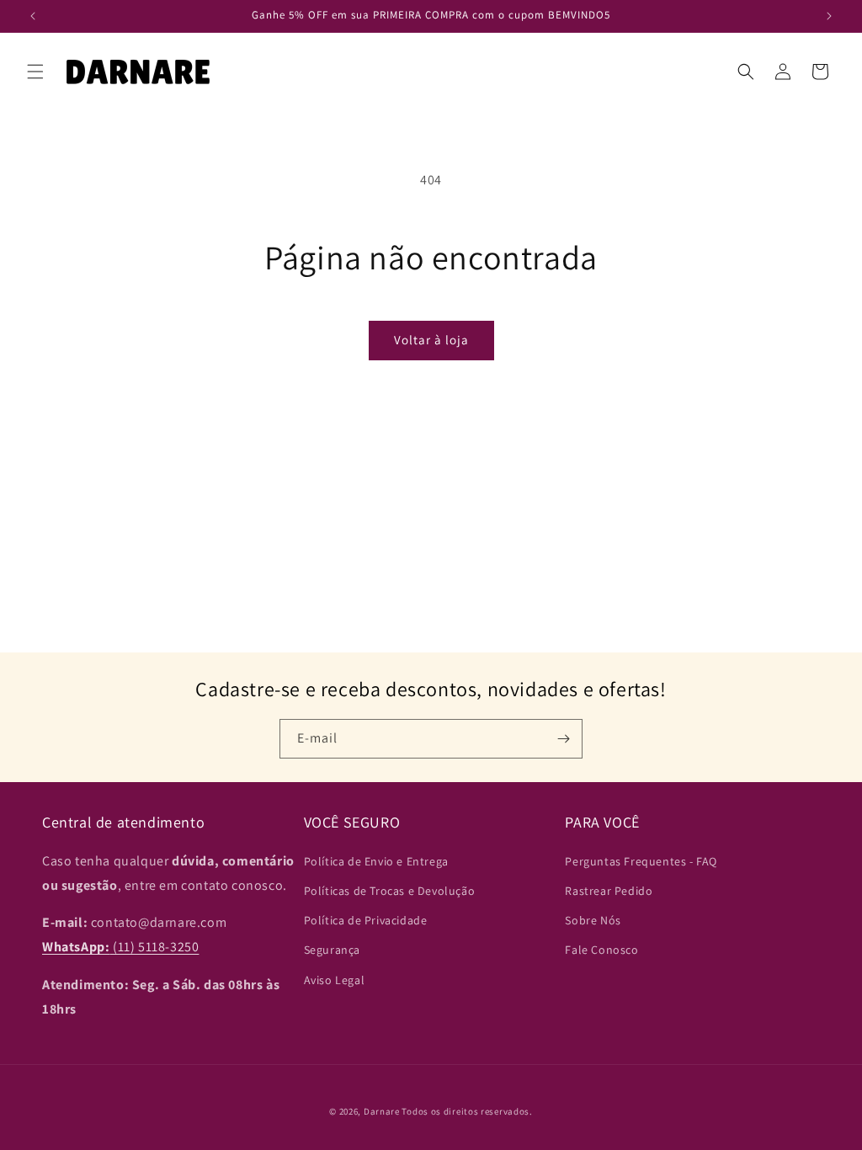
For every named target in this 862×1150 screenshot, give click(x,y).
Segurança (332, 949)
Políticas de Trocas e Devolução (390, 890)
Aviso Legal (334, 980)
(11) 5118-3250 (120, 947)
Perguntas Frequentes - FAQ (641, 861)
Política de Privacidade (366, 920)
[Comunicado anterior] (32, 16)
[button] (35, 71)
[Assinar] (563, 739)
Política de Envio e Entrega (376, 861)
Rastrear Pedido (608, 890)
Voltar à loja (431, 340)
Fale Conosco (601, 949)
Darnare (382, 1111)
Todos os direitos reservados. (467, 1111)
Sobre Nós (592, 920)
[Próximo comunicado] (829, 16)
